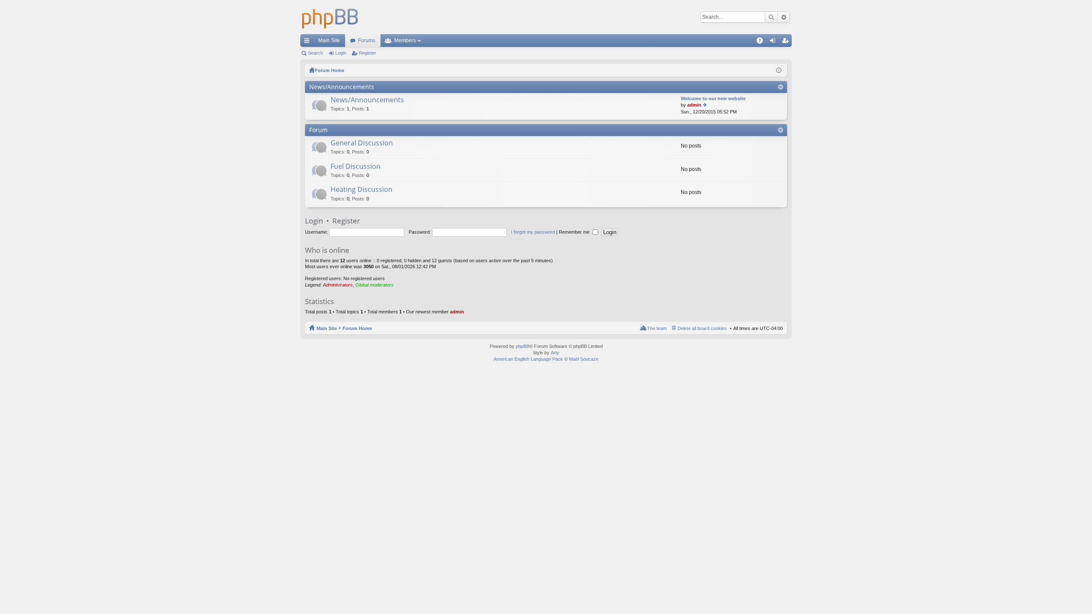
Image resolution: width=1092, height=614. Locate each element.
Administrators (338, 284)
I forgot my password (533, 232)
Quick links (308, 42)
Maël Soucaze (583, 359)
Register (367, 52)
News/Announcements (341, 87)
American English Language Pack (528, 359)
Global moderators (374, 284)
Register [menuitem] (787, 42)
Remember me (575, 232)
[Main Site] (330, 17)
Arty (555, 352)
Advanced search (783, 17)
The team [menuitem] (657, 328)
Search (771, 17)
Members (405, 40)
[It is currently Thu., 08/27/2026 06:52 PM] (778, 70)
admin (694, 104)
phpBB (522, 346)
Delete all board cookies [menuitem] (702, 328)
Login (340, 52)
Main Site (329, 40)
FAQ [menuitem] (762, 42)
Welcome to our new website (713, 98)
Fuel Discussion (355, 166)
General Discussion (362, 143)
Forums (366, 40)
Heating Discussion (361, 189)
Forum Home (357, 328)
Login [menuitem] (774, 42)
